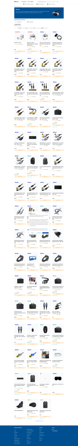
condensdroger (29, 438)
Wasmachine (16, 432)
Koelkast (15, 437)
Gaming (18, 6)
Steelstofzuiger (29, 441)
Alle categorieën (23, 1)
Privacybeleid (47, 212)
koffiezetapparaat (16, 440)
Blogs (28, 1)
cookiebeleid (42, 228)
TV (14, 429)
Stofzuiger (28, 435)
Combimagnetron (29, 432)
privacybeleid (39, 228)
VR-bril (20, 6)
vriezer (28, 440)
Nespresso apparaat (17, 443)
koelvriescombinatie (17, 441)
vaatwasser (28, 437)
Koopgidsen (31, 1)
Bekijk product (20, 51)
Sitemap (40, 440)
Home (15, 6)
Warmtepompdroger (29, 429)
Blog (40, 437)
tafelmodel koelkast (17, 438)
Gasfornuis (28, 443)
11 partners (40, 219)
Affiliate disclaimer (41, 435)
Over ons (40, 429)
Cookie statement (41, 432)
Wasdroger (15, 435)
